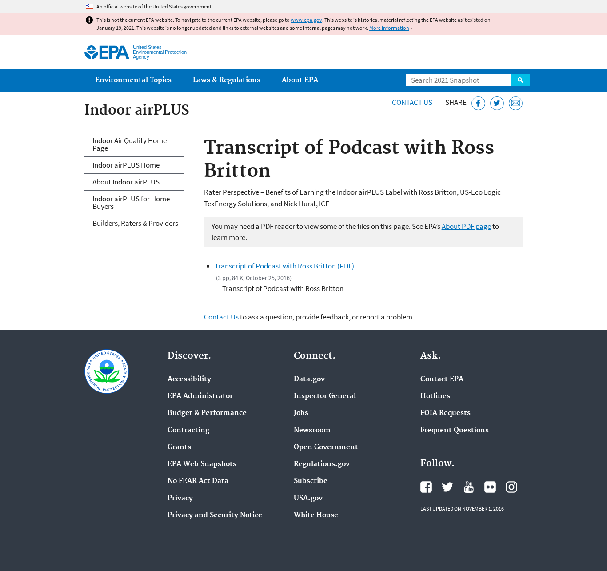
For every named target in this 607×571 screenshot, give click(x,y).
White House (316, 515)
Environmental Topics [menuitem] (133, 80)
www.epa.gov (306, 19)
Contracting (188, 431)
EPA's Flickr (490, 487)
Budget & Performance (207, 413)
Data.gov (309, 379)
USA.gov (308, 499)
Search (520, 80)
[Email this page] (516, 103)
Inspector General (325, 396)
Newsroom (312, 431)
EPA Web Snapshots (202, 464)
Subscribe (310, 481)
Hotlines (435, 396)
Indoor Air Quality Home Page (129, 144)
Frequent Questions (454, 431)
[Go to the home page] (106, 52)
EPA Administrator (200, 396)
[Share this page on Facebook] (478, 103)
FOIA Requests (445, 413)
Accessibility (189, 379)
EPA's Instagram (511, 487)
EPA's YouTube (469, 487)
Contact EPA (441, 379)
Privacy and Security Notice (215, 515)
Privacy (180, 499)
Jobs (301, 413)
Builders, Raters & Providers (135, 223)
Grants (179, 447)
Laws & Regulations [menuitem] (226, 80)
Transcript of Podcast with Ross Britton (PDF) (284, 266)
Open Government (326, 447)
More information (389, 27)
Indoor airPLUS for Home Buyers (131, 202)
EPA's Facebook (426, 487)
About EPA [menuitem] (300, 80)
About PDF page (466, 226)
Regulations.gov (322, 464)
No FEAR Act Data (198, 481)
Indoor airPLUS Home (126, 165)
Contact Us (412, 102)
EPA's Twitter (447, 487)
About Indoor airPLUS (126, 182)
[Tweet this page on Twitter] (497, 103)
